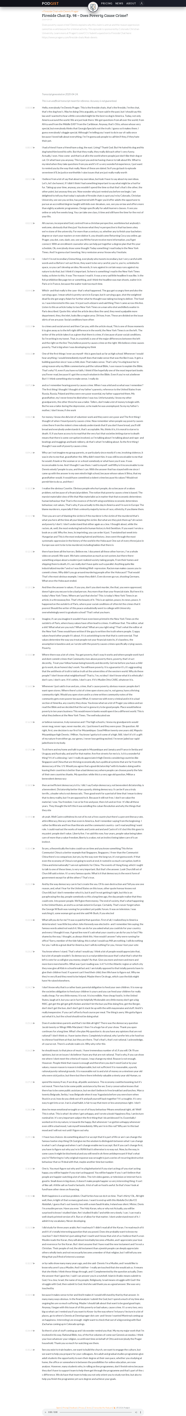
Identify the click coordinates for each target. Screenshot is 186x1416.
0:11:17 (30, 515)
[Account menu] (141, 3)
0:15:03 (30, 654)
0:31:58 (30, 1227)
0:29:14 (30, 1137)
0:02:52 (30, 223)
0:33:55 (30, 1294)
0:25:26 (30, 1023)
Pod (50, 3)
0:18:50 (30, 785)
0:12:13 (30, 551)
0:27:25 (30, 1082)
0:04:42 (30, 290)
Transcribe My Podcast (102, 1407)
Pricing (65, 1407)
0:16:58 (30, 722)
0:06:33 (30, 353)
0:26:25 (30, 1050)
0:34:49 (30, 1330)
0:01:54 (30, 179)
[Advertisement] (93, 62)
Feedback (73, 1407)
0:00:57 (30, 147)
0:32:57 (30, 1263)
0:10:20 (30, 488)
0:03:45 (30, 258)
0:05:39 (30, 326)
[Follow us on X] (114, 1407)
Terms (89, 1407)
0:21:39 (30, 884)
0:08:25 (30, 416)
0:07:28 (30, 385)
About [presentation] (131, 3)
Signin (58, 1407)
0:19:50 (30, 816)
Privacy (82, 1407)
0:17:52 (30, 749)
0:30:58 (30, 1195)
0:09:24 (30, 452)
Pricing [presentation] (106, 3)
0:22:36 (30, 919)
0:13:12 (30, 587)
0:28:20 (30, 1109)
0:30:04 (30, 1168)
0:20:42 (30, 848)
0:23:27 (30, 951)
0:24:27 (30, 987)
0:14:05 (30, 618)
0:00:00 (30, 107)
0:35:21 (30, 1349)
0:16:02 (30, 686)
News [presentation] (119, 3)
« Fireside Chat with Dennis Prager (60, 11)
